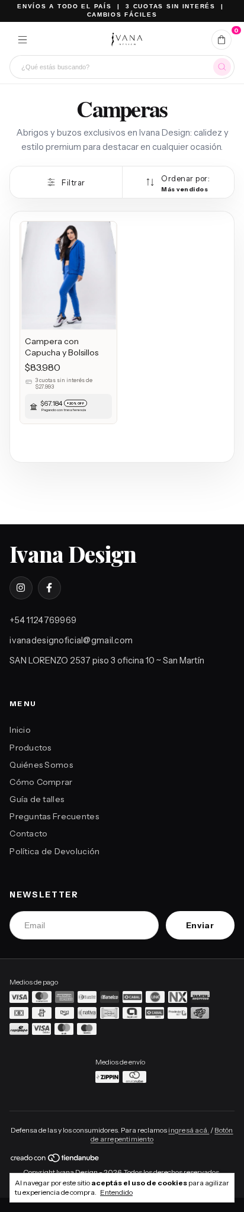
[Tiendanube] (55, 1160)
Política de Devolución (54, 851)
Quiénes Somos (41, 764)
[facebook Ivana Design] (49, 587)
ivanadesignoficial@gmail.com (71, 640)
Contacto (28, 833)
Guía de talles (36, 799)
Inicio (20, 729)
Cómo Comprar (40, 782)
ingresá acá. (188, 1130)
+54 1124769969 (42, 620)
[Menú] (22, 40)
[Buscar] (222, 67)
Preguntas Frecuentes (54, 816)
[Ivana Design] (126, 40)
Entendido (116, 1192)
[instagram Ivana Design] (20, 587)
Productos (30, 747)
